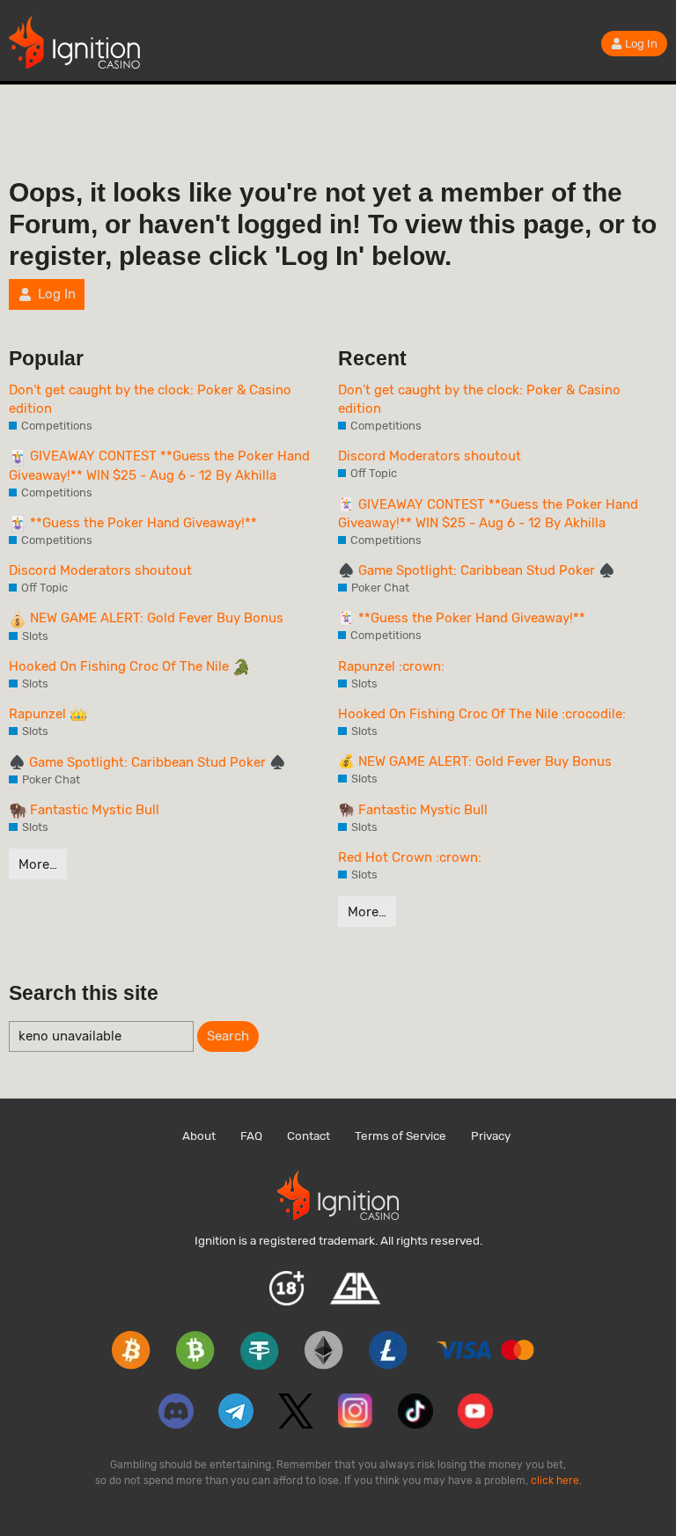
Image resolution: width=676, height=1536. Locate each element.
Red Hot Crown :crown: (409, 857)
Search (228, 1036)
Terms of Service (400, 1135)
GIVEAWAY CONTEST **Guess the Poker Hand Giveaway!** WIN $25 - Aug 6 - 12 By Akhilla (159, 465)
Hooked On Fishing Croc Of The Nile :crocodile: (482, 714)
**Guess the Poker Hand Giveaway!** (141, 523)
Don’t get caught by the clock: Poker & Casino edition (150, 399)
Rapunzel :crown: (391, 666)
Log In (641, 43)
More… (37, 864)
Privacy (491, 1135)
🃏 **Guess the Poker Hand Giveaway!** (461, 618)
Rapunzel (39, 714)
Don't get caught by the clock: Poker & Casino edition (479, 399)
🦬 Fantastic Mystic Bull (413, 810)
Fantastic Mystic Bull (92, 810)
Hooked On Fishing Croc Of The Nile (120, 666)
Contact (308, 1135)
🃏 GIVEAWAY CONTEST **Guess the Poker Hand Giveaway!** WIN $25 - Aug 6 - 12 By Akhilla (488, 513)
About (199, 1135)
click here (555, 1480)
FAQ (251, 1135)
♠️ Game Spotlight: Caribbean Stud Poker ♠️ (147, 762)
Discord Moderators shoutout (100, 570)
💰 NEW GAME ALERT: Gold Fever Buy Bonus (475, 761)
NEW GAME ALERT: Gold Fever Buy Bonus (154, 618)
